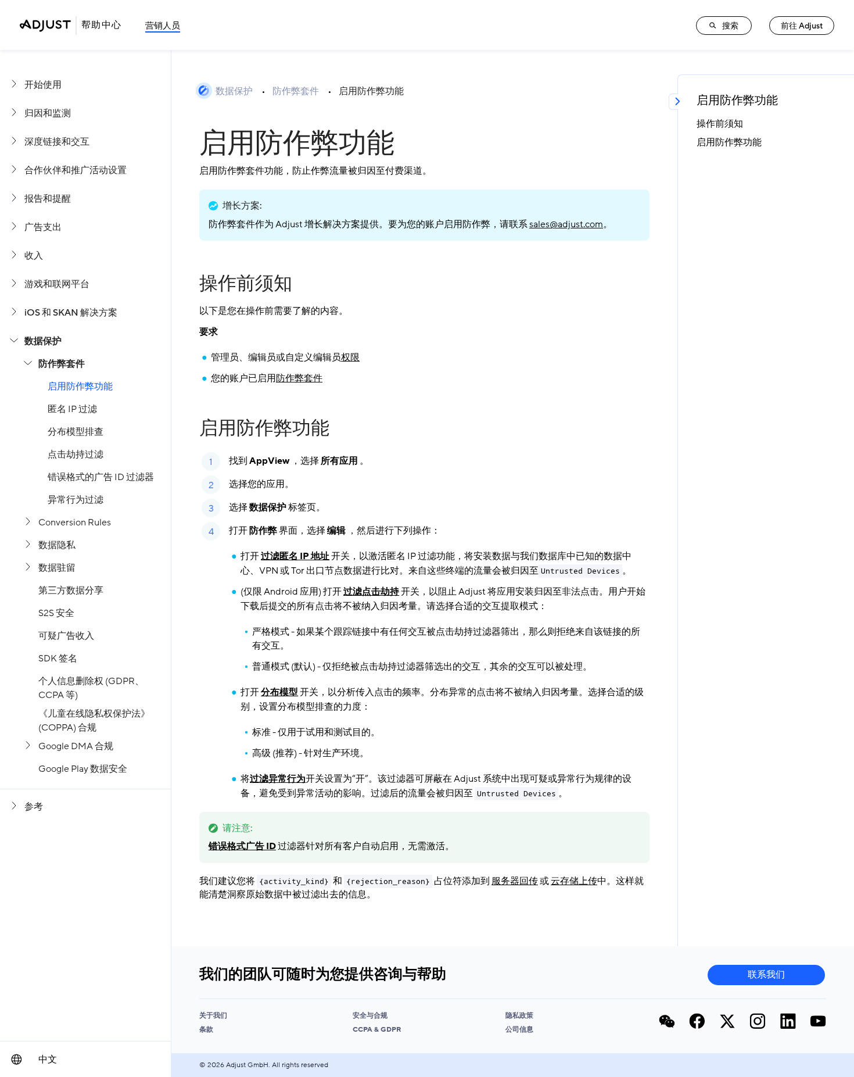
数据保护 (43, 341)
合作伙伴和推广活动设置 (75, 170)
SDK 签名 (57, 658)
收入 (33, 255)
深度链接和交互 (56, 141)
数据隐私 (57, 545)
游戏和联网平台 (56, 284)
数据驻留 (57, 567)
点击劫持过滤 (75, 454)
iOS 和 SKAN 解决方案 (70, 312)
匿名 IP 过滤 (72, 409)
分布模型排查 (75, 431)
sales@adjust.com (566, 224)
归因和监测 (47, 113)
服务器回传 (514, 881)
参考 (33, 806)
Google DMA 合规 (75, 746)
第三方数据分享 (70, 590)
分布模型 (279, 692)
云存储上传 (574, 881)
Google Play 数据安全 (82, 769)
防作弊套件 (61, 363)
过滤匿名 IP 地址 (295, 556)
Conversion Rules (74, 522)
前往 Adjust (802, 25)
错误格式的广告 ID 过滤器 (101, 477)
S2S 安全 (56, 613)
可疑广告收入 (66, 635)
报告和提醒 (47, 198)
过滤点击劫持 (371, 591)
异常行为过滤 (75, 499)
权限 (350, 357)
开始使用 (43, 84)
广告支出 (43, 227)
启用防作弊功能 (80, 386)
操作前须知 (245, 283)
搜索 (730, 25)
